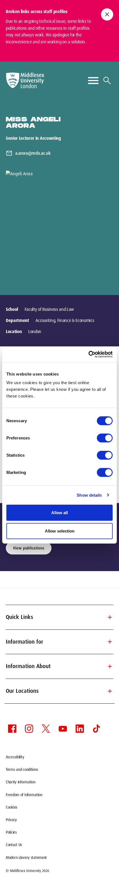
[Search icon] (107, 80)
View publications (28, 548)
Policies (11, 832)
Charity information (20, 781)
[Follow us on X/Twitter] (46, 728)
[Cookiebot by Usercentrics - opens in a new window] (88, 354)
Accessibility (15, 756)
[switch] (105, 438)
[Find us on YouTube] (62, 728)
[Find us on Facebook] (12, 728)
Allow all (59, 512)
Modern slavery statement (26, 857)
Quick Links (59, 617)
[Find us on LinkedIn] (79, 728)
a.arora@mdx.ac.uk (33, 153)
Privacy (11, 819)
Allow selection (59, 530)
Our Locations (59, 691)
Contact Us (14, 844)
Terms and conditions (22, 769)
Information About (59, 666)
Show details (89, 494)
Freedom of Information (24, 794)
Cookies (11, 807)
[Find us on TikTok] (96, 728)
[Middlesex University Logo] (25, 80)
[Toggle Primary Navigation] (93, 80)
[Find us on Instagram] (29, 728)
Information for (59, 642)
